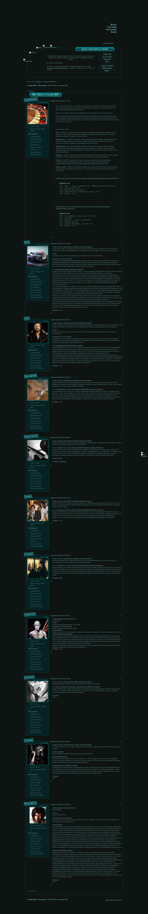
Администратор (31, 99)
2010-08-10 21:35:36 (64, 243)
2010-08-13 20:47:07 (64, 615)
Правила (107, 71)
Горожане (29, 554)
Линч (27, 318)
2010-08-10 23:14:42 (64, 497)
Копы (27, 242)
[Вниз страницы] (144, 456)
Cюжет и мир (107, 54)
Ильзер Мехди (30, 803)
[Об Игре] (32, 52)
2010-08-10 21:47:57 (64, 319)
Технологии (107, 59)
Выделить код (64, 183)
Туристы (28, 496)
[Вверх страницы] (142, 453)
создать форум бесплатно (113, 900)
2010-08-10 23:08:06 (64, 437)
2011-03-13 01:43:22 (64, 678)
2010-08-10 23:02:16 (64, 377)
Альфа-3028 (32, 85)
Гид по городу (107, 57)
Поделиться (54, 101)
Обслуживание (30, 376)
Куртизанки (29, 677)
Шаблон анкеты (107, 68)
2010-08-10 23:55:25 (64, 555)
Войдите (38, 81)
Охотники (29, 740)
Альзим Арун (30, 614)
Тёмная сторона (31, 436)
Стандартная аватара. (59, 461)
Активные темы (108, 43)
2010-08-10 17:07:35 (64, 101)
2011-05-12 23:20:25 (64, 741)
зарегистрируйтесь (50, 81)
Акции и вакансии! (107, 66)
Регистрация (42, 85)
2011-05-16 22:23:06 (64, 804)
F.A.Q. (107, 62)
